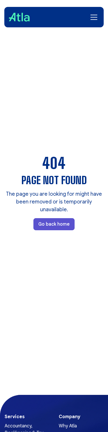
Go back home (54, 224)
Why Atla (68, 426)
